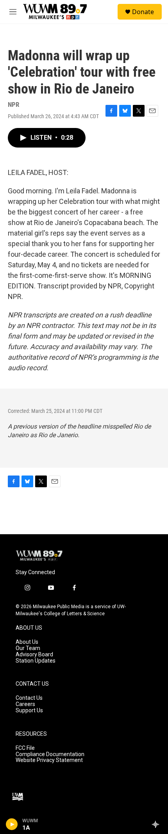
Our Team (28, 648)
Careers (25, 704)
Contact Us (29, 698)
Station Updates (35, 661)
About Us (27, 642)
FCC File (25, 748)
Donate (143, 11)
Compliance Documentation (50, 754)
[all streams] (157, 824)
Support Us (29, 710)
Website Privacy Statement (49, 760)
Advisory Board (34, 654)
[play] (12, 824)
